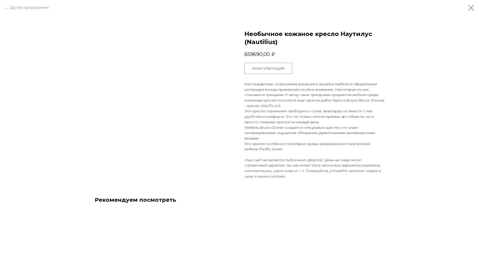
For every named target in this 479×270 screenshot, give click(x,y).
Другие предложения (29, 7)
